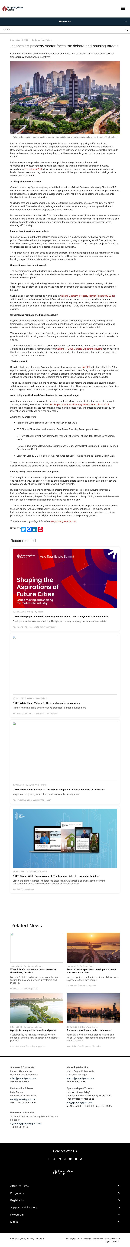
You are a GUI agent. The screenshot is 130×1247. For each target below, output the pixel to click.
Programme (17, 1193)
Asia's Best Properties (25, 1046)
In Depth (23, 988)
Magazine (32, 988)
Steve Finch (88, 966)
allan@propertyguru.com (23, 1078)
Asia (14, 800)
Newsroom (29, 889)
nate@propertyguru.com (23, 1099)
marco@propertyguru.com (80, 1078)
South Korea (72, 985)
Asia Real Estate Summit (35, 627)
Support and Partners (23, 1207)
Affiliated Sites (19, 1186)
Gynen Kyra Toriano (43, 40)
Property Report (36, 612)
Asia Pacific (18, 627)
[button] (65, 21)
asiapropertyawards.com (63, 521)
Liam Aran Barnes (34, 966)
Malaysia (14, 988)
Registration (17, 1200)
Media (14, 1221)
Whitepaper (52, 627)
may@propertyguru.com (79, 1102)
